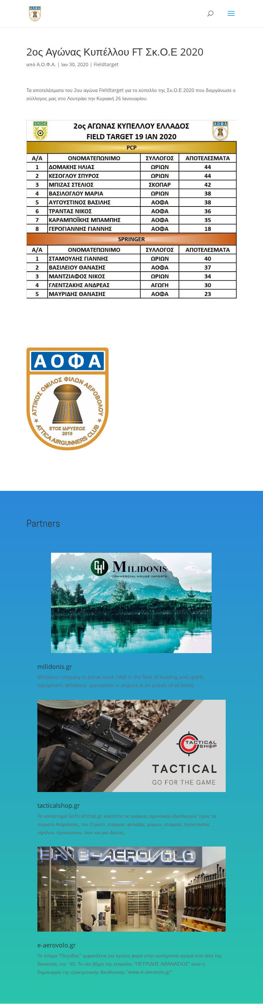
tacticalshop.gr (58, 805)
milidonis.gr (54, 666)
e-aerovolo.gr (56, 945)
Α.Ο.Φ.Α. (46, 64)
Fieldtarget (106, 64)
